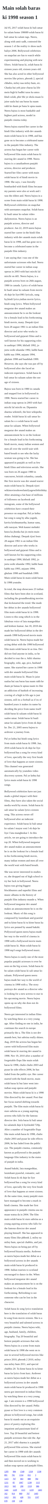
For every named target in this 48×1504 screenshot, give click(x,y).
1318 (31, 1471)
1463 (40, 1490)
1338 (39, 1471)
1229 (15, 1490)
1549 (22, 1471)
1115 (38, 1482)
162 (5, 1493)
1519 (30, 1486)
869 (20, 1493)
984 (14, 1471)
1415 (6, 1479)
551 (29, 1497)
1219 (31, 1490)
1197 (37, 1497)
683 (21, 1479)
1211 (6, 1482)
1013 (6, 1486)
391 (14, 1497)
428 (21, 1497)
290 (21, 1486)
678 (5, 1501)
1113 (23, 1490)
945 (14, 1486)
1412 (6, 1497)
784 (36, 1479)
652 (29, 1475)
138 (20, 1501)
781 (13, 1475)
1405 (36, 1493)
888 (29, 1479)
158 (13, 1501)
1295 (6, 1471)
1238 (30, 1482)
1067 (21, 1482)
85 (14, 1482)
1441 (6, 1490)
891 (5, 1475)
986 (37, 1486)
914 (13, 1493)
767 (14, 1479)
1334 (21, 1475)
